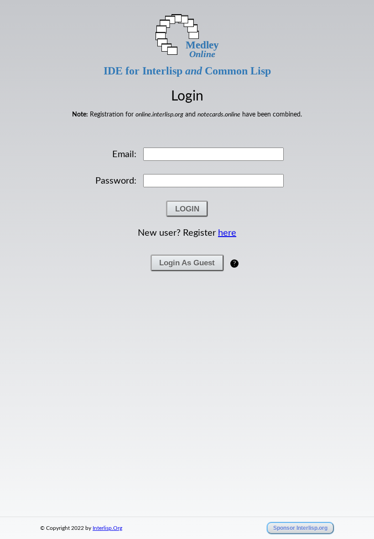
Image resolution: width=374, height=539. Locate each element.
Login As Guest (187, 263)
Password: (115, 180)
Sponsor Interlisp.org (300, 528)
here (227, 233)
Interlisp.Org (107, 528)
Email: (124, 154)
